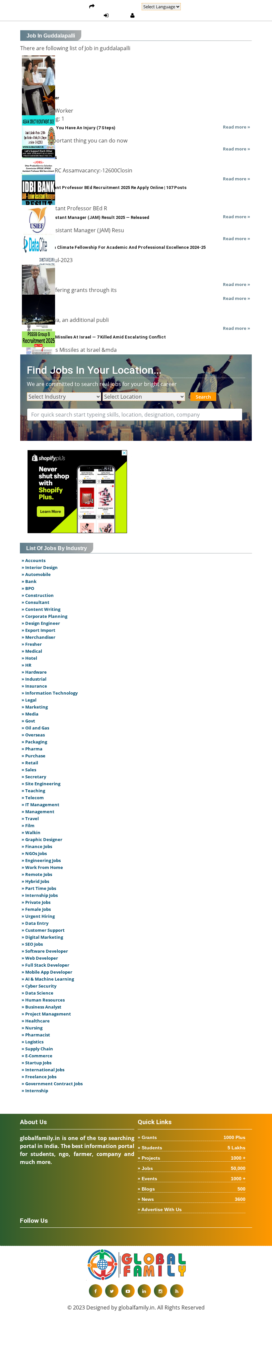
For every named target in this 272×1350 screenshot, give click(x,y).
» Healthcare (36, 1021)
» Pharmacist (36, 1035)
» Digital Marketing (42, 937)
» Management (38, 812)
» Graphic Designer (42, 839)
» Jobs (191, 1168)
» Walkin (31, 832)
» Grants (191, 1137)
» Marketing (35, 707)
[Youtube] (128, 1291)
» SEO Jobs (32, 944)
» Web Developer (40, 958)
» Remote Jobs (37, 874)
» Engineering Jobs (41, 860)
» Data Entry (35, 923)
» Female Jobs (36, 909)
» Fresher (32, 644)
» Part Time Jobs (39, 888)
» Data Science (37, 993)
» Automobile (36, 574)
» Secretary (34, 777)
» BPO (28, 588)
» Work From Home (42, 867)
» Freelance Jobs (39, 1077)
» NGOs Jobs (34, 853)
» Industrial (34, 679)
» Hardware (34, 672)
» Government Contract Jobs (52, 1084)
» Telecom (33, 798)
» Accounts (33, 560)
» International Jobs (43, 1070)
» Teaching (33, 791)
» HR (27, 665)
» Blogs (191, 1189)
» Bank (29, 581)
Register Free (154, 16)
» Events (191, 1178)
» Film (28, 825)
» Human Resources (43, 1000)
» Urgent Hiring (38, 916)
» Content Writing (41, 609)
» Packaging (34, 742)
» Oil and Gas (35, 728)
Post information (118, 7)
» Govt (28, 721)
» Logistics (32, 1042)
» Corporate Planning (44, 616)
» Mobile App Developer (47, 972)
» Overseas (33, 735)
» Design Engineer (41, 623)
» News (191, 1199)
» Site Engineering (41, 784)
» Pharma (32, 749)
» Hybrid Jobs (35, 881)
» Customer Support (43, 930)
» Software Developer (45, 951)
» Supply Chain (37, 1049)
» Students (191, 1147)
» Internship (35, 1091)
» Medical (32, 651)
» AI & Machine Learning (48, 979)
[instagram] (160, 1291)
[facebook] (95, 1291)
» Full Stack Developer (45, 965)
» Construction (38, 595)
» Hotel (29, 658)
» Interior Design (40, 567)
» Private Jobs (36, 902)
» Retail (30, 763)
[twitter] (111, 1291)
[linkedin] (144, 1291)
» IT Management (40, 805)
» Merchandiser (38, 637)
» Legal (29, 700)
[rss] (176, 1291)
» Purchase (33, 756)
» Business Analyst (41, 1007)
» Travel (30, 818)
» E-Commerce (37, 1056)
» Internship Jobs (40, 895)
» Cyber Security (39, 986)
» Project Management (46, 1014)
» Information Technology (50, 693)
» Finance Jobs (37, 846)
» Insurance (34, 686)
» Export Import (38, 630)
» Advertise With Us (160, 1209)
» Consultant (35, 602)
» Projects (191, 1158)
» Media (30, 714)
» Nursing (32, 1028)
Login (119, 16)
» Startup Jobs (36, 1063)
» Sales (29, 770)
